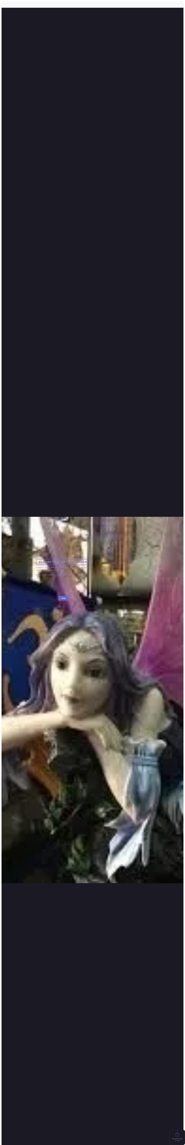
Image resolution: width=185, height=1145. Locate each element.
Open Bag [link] (177, 1140)
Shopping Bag (177, 1139)
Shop (63, 598)
